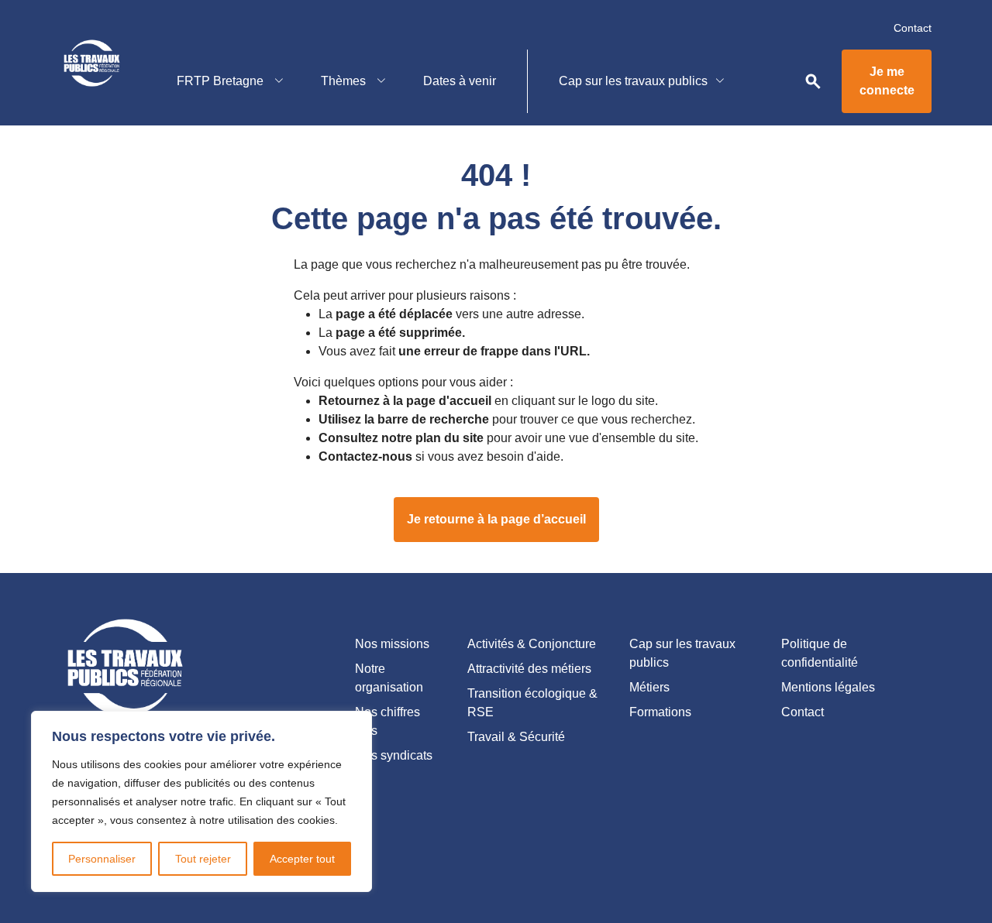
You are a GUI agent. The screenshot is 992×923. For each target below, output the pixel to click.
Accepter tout (302, 859)
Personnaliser (102, 859)
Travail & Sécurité (516, 736)
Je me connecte (886, 81)
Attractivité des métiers (529, 668)
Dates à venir (459, 80)
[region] (201, 801)
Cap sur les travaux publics (633, 80)
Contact (913, 28)
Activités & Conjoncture (531, 643)
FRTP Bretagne (222, 80)
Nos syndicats (393, 755)
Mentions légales (828, 687)
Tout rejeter (203, 859)
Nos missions (392, 643)
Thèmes (345, 80)
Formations (660, 712)
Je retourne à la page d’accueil (496, 519)
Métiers (649, 687)
